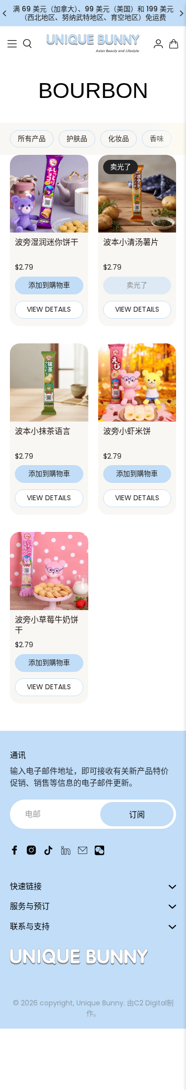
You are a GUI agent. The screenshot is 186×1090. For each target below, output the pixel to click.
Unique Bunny (100, 1003)
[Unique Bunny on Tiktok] (48, 852)
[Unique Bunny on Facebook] (14, 852)
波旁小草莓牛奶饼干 (46, 625)
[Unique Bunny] (93, 43)
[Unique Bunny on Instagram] (31, 852)
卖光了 (136, 285)
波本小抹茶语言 (42, 431)
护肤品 (76, 138)
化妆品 (118, 138)
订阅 (137, 814)
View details (49, 309)
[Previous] (5, 13)
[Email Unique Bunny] (82, 852)
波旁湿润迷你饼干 (46, 242)
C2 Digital (150, 1003)
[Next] (181, 13)
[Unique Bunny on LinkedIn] (65, 852)
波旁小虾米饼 (127, 431)
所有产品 (32, 138)
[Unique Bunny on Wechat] (99, 852)
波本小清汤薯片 (131, 242)
